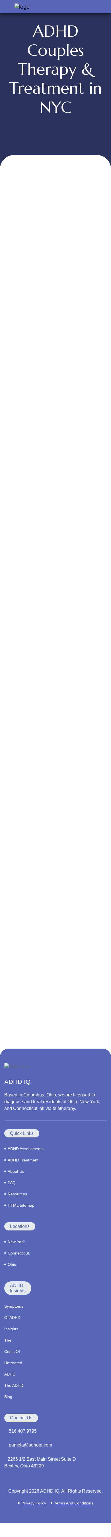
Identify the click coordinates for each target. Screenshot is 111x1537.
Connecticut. (19, 1253)
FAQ (12, 1182)
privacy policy (33, 1503)
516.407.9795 (23, 1431)
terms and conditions (73, 1503)
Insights (11, 1329)
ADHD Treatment (23, 1160)
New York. (17, 1241)
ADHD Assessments (26, 1148)
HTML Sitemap (21, 1205)
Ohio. (12, 1264)
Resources (17, 1194)
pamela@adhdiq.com (30, 1445)
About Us (16, 1171)
